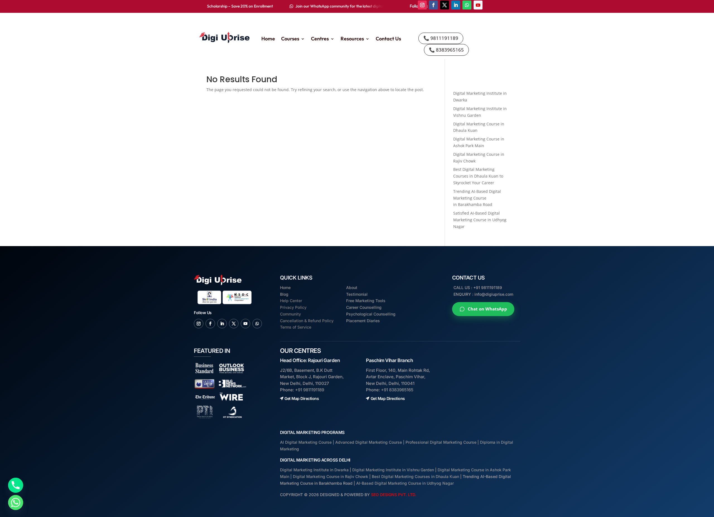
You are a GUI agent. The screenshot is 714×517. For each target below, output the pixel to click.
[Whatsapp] (15, 502)
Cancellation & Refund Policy (307, 320)
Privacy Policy (293, 307)
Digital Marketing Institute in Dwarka (314, 469)
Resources (352, 39)
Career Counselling (364, 307)
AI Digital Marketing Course (306, 442)
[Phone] (15, 485)
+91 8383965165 (397, 389)
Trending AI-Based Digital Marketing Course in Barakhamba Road (477, 198)
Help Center (291, 300)
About (351, 287)
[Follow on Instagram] (422, 5)
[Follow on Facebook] (433, 5)
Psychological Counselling (370, 314)
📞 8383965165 (446, 50)
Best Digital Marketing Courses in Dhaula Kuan (415, 476)
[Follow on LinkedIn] (455, 5)
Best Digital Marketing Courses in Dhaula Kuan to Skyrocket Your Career (478, 176)
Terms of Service (295, 327)
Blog (284, 294)
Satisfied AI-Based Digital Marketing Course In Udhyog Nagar (479, 219)
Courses (290, 39)
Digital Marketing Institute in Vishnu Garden (393, 469)
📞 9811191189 (440, 38)
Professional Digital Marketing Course (441, 442)
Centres (320, 39)
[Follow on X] (444, 5)
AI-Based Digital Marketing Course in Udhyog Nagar (405, 483)
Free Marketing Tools (365, 300)
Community (290, 314)
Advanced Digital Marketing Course (368, 442)
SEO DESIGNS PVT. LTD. (393, 494)
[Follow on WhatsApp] (466, 5)
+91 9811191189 (309, 389)
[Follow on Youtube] (478, 5)
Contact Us (388, 39)
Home (268, 39)
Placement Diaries (363, 320)
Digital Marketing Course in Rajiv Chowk (330, 476)
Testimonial (357, 294)
